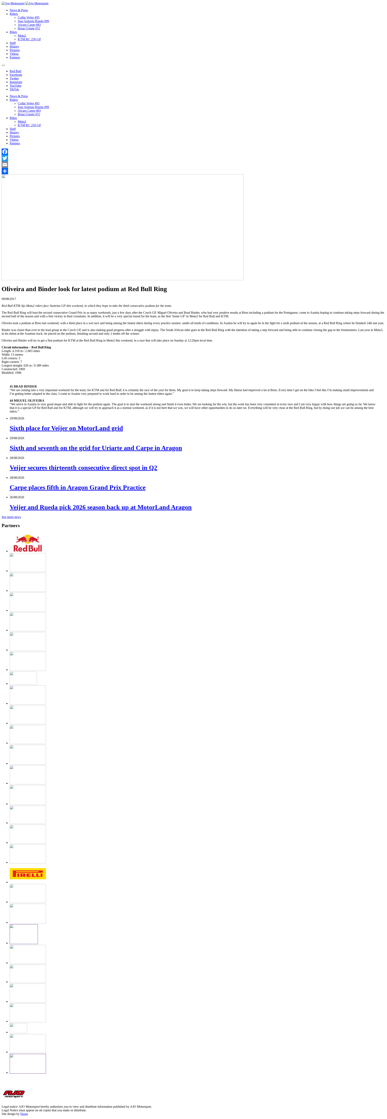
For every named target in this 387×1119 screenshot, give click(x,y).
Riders (14, 14)
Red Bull (15, 71)
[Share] (193, 171)
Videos (14, 53)
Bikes (13, 32)
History (14, 46)
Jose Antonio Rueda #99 (33, 21)
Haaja (24, 1114)
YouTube (15, 85)
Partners (15, 57)
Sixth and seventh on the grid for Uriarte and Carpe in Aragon (96, 447)
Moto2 (22, 35)
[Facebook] (193, 151)
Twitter (14, 78)
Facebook (16, 74)
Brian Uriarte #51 (29, 28)
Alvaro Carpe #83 (29, 24)
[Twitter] (193, 158)
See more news (11, 517)
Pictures (15, 50)
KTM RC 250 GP (29, 39)
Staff (13, 43)
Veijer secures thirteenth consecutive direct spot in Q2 (83, 467)
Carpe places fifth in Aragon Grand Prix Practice (78, 487)
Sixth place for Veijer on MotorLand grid (66, 428)
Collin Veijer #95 (29, 17)
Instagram (16, 82)
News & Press (19, 10)
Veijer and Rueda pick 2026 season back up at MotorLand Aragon (101, 507)
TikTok (14, 89)
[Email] (193, 164)
